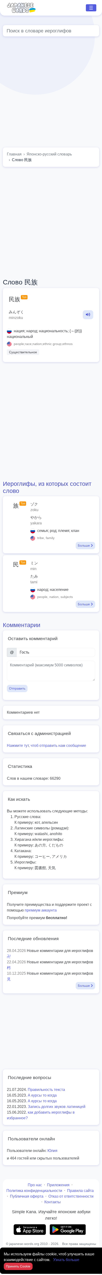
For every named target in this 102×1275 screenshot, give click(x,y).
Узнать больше (66, 1260)
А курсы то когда (42, 1095)
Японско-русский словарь (49, 154)
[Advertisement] (51, 93)
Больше (84, 545)
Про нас (35, 1185)
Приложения (58, 1185)
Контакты (52, 1202)
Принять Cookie (18, 1266)
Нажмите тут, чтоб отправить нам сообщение (46, 746)
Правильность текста (46, 1090)
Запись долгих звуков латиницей (56, 1107)
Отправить (17, 688)
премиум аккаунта (41, 910)
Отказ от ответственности (70, 1196)
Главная (14, 154)
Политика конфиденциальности (34, 1191)
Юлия (52, 1151)
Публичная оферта (26, 1196)
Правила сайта (80, 1191)
